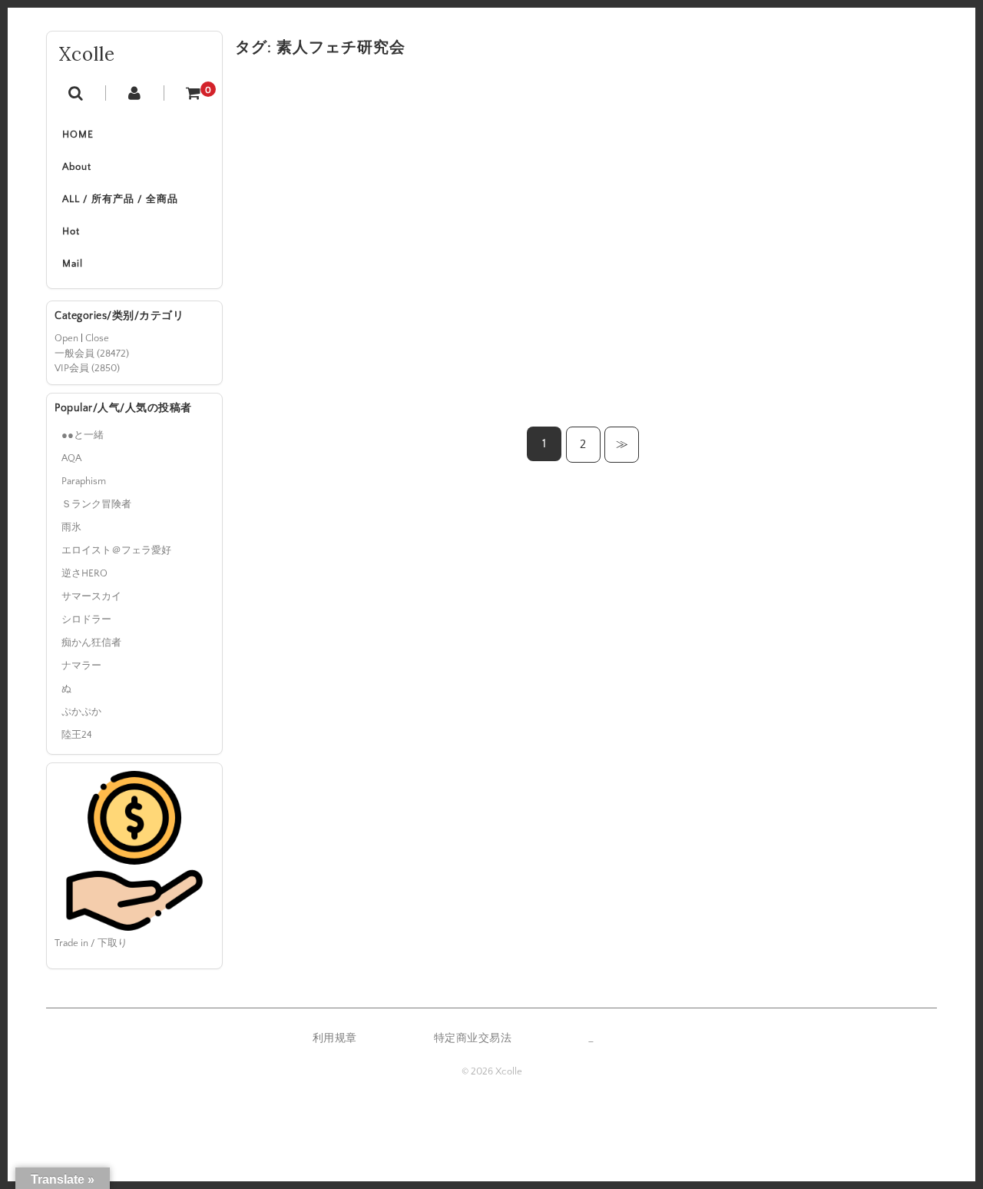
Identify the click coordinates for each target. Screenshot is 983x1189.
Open (66, 338)
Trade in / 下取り (91, 943)
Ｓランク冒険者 (96, 504)
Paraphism (83, 481)
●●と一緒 (82, 435)
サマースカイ (91, 596)
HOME (78, 134)
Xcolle (86, 54)
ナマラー (81, 665)
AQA (71, 458)
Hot (71, 231)
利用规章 (335, 1038)
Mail (72, 263)
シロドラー (86, 619)
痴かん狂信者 (91, 642)
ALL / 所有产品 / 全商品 (120, 199)
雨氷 (71, 527)
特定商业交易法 (473, 1038)
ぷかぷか (81, 711)
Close (97, 338)
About (76, 166)
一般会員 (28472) (92, 353)
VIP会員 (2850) (87, 368)
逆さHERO (84, 573)
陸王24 (76, 734)
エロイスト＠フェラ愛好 (116, 550)
